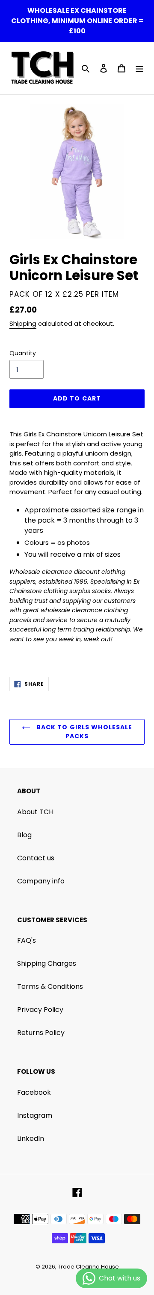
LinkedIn (30, 1138)
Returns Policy (41, 1033)
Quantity (22, 353)
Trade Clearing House (88, 1267)
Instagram (34, 1115)
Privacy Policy (40, 1009)
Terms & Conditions (50, 986)
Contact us (35, 858)
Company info (41, 881)
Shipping (22, 323)
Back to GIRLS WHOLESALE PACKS (84, 731)
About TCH (35, 812)
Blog (24, 835)
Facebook (34, 1092)
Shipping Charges (46, 963)
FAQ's (26, 940)
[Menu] (139, 68)
